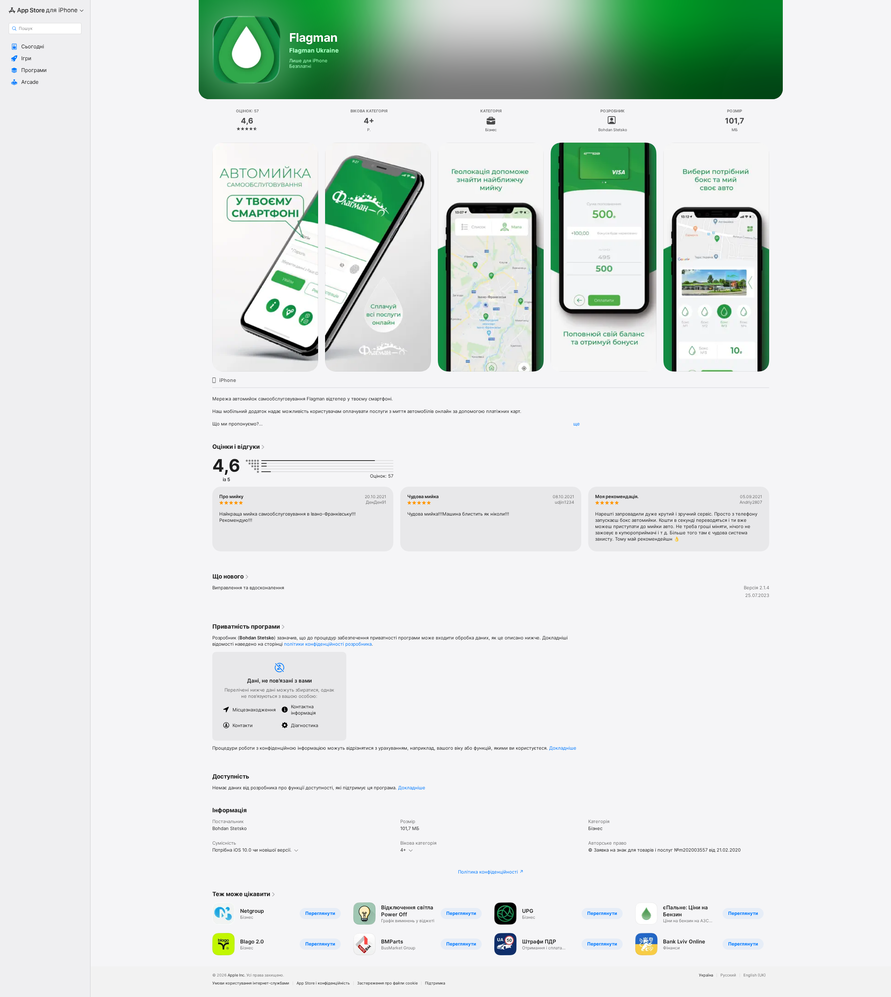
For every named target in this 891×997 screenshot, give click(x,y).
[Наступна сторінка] (776, 257)
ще (576, 423)
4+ (403, 850)
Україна (706, 975)
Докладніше (562, 748)
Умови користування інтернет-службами (250, 983)
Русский (728, 975)
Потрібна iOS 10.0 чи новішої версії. (252, 850)
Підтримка (435, 983)
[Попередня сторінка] (205, 257)
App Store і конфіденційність (323, 983)
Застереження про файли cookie (387, 983)
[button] (45, 46)
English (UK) (754, 975)
